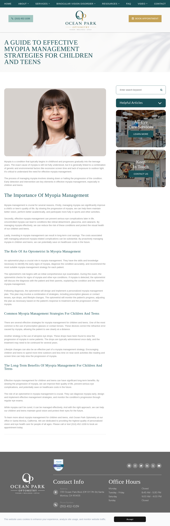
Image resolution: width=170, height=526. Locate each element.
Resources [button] (109, 3)
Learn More (140, 134)
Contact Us (141, 174)
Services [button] (41, 3)
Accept (130, 519)
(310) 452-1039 (69, 504)
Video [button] (141, 3)
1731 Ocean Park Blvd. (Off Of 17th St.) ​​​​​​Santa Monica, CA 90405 (82, 492)
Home (7, 3)
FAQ (128, 3)
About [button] (22, 3)
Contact (160, 3)
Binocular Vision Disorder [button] (75, 3)
